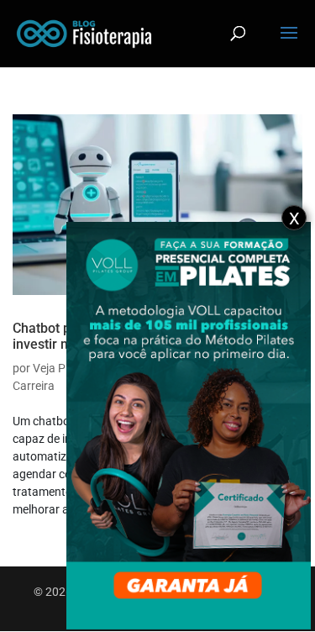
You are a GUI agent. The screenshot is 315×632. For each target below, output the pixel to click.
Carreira (34, 385)
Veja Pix (53, 368)
